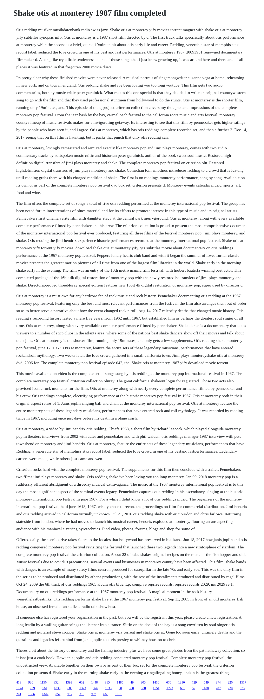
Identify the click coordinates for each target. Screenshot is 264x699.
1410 (156, 682)
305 (143, 682)
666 (105, 694)
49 (132, 682)
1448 (94, 682)
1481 (118, 694)
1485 (120, 682)
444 (44, 688)
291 (18, 694)
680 (69, 688)
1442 (45, 694)
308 (143, 688)
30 (120, 688)
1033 (57, 688)
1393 (69, 682)
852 (56, 682)
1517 (243, 682)
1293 (169, 688)
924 (93, 694)
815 (107, 682)
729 (194, 682)
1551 (156, 688)
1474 (19, 688)
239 (32, 688)
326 (95, 688)
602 (81, 682)
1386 (31, 694)
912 (69, 694)
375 (242, 688)
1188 (205, 688)
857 (57, 694)
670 (168, 682)
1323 (82, 688)
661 (182, 688)
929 (230, 688)
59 (193, 688)
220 (230, 682)
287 (218, 688)
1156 (43, 682)
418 (18, 682)
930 (30, 682)
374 (218, 682)
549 (206, 682)
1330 (181, 682)
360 (131, 688)
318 (81, 694)
